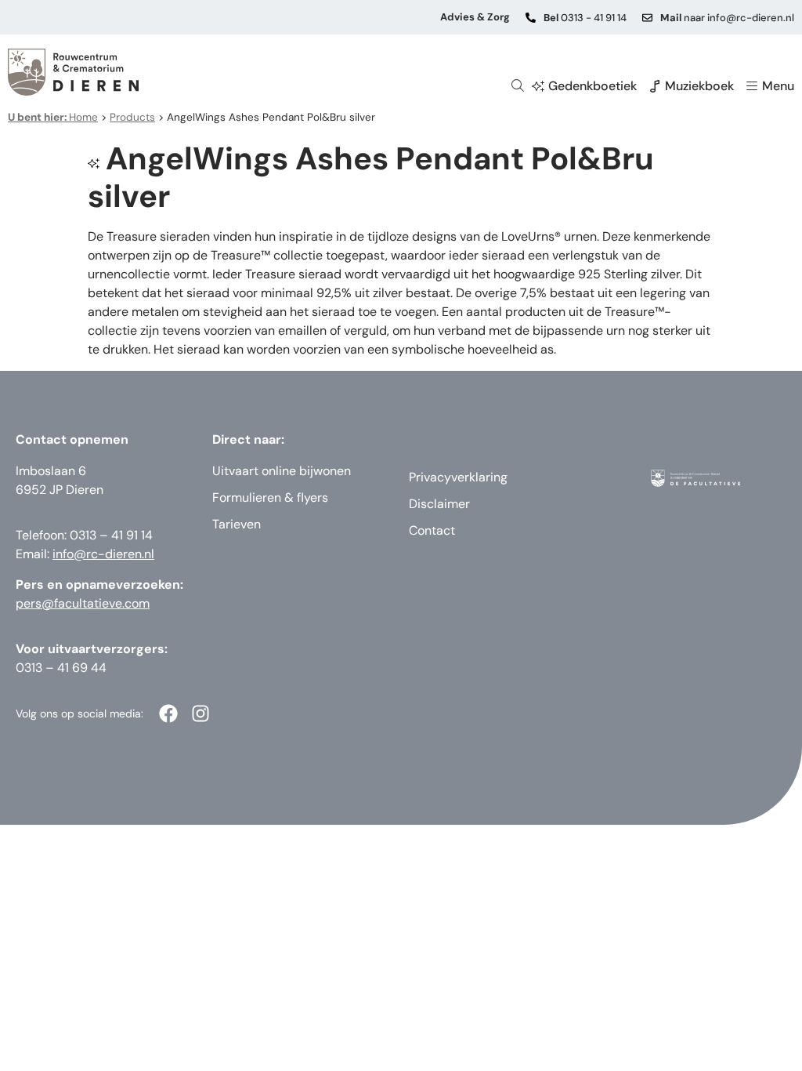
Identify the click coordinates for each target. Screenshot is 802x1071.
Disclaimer (439, 504)
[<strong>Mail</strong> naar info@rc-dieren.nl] (647, 18)
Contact (432, 530)
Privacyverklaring (458, 477)
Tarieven (236, 524)
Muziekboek (699, 86)
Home (53, 117)
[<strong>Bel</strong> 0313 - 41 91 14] (531, 18)
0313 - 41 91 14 (585, 17)
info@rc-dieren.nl (103, 554)
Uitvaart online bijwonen (281, 471)
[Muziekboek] (654, 86)
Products (132, 117)
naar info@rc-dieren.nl (727, 17)
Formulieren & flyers (270, 497)
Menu (778, 86)
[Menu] (752, 86)
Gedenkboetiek (592, 86)
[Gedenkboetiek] (538, 86)
